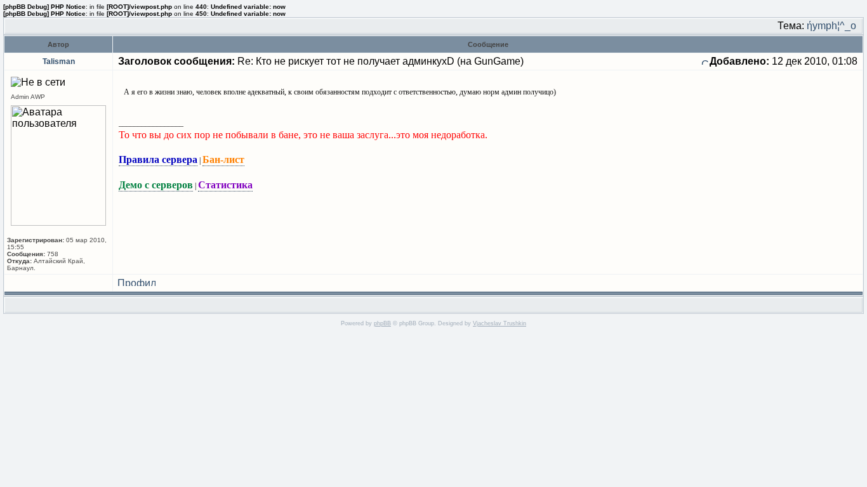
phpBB (382, 323)
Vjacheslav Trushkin (499, 323)
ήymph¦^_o (831, 25)
